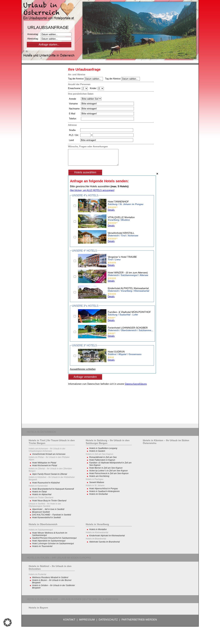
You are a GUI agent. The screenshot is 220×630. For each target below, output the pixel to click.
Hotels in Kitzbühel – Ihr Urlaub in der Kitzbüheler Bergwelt (52, 478)
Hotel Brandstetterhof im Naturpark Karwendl (53, 489)
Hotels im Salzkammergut (41, 530)
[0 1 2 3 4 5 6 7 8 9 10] (101, 88)
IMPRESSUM (87, 619)
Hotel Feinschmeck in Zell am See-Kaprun (109, 473)
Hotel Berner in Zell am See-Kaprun (106, 468)
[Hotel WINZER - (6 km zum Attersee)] (92, 282)
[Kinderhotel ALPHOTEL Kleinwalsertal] (92, 298)
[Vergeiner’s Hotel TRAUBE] (92, 266)
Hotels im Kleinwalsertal (97, 532)
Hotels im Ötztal (39, 491)
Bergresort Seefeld (41, 512)
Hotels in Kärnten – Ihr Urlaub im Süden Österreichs (166, 441)
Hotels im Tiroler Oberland (41, 497)
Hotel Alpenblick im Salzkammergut (48, 541)
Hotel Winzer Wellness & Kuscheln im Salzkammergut (49, 534)
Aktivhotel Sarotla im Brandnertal (104, 542)
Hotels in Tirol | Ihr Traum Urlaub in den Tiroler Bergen (52, 441)
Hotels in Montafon (98, 529)
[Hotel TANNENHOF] (92, 211)
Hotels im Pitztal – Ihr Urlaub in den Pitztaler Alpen (49, 458)
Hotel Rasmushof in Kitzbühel (46, 483)
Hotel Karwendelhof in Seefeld (46, 517)
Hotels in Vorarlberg (97, 524)
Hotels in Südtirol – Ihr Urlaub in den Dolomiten (50, 567)
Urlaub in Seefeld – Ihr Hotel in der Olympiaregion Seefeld (45, 505)
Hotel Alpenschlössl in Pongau (103, 488)
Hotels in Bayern (38, 607)
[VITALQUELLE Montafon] (92, 227)
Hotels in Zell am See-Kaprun (99, 454)
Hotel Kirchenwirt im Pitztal (44, 465)
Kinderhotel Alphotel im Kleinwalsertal (107, 535)
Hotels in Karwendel (38, 486)
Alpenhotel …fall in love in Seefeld (48, 509)
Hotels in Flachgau (94, 479)
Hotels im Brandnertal (96, 538)
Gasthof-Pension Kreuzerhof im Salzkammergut (54, 538)
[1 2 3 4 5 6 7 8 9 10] (85, 88)
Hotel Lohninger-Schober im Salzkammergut (53, 543)
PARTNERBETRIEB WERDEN (139, 619)
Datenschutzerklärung (136, 384)
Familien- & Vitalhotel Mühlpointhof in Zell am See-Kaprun (110, 464)
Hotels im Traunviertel (42, 546)
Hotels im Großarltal (98, 494)
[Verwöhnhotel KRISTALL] (92, 243)
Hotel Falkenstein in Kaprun (102, 460)
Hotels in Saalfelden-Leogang (103, 448)
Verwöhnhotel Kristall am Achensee (48, 454)
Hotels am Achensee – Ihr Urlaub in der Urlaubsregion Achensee (47, 449)
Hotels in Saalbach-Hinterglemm (104, 491)
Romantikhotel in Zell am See (103, 457)
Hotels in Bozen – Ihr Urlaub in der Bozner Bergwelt (52, 581)
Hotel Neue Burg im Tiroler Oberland (49, 500)
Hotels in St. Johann (95, 485)
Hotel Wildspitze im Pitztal (44, 463)
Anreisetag (33, 34)
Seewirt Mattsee (96, 482)
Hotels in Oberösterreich (43, 524)
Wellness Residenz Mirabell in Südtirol (50, 577)
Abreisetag (33, 38)
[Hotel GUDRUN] (92, 361)
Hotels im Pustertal (37, 574)
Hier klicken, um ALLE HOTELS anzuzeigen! (92, 190)
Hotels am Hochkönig (99, 476)
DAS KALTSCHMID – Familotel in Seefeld (51, 515)
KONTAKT (69, 619)
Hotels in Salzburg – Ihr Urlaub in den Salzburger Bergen (108, 441)
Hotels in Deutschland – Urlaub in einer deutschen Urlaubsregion (72, 599)
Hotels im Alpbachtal (41, 494)
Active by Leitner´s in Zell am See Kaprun (108, 470)
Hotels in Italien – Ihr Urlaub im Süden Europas (59, 557)
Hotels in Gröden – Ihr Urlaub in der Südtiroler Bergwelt (53, 586)
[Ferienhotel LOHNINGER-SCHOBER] (92, 337)
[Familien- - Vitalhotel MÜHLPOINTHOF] (92, 322)
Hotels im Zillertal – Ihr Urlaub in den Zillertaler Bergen (50, 469)
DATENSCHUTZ (108, 619)
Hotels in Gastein (97, 451)
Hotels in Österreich (41, 432)
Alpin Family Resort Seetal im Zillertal (49, 474)
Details (111, 210)
